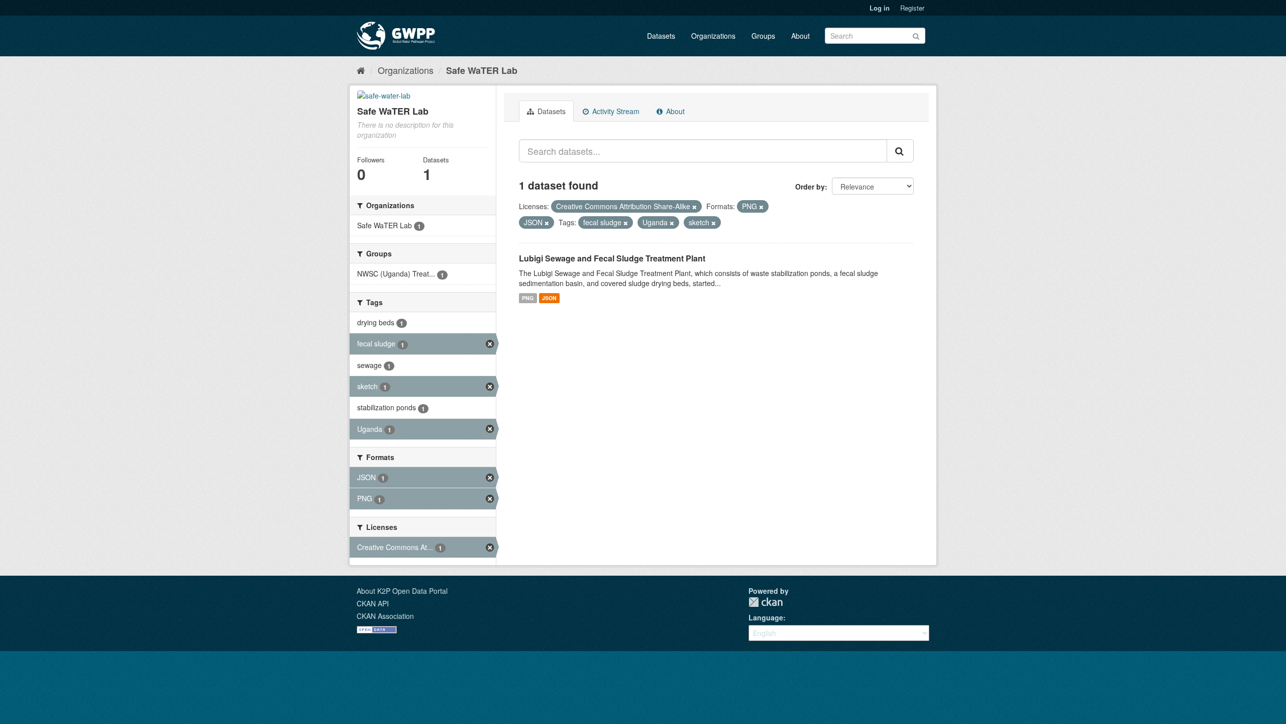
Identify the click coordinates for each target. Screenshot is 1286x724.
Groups (763, 36)
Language (765, 617)
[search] (900, 150)
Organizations (713, 36)
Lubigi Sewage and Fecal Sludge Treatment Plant (612, 258)
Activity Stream (614, 111)
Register (912, 8)
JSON (549, 298)
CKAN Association (385, 616)
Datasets (661, 36)
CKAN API (373, 603)
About (800, 36)
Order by (810, 187)
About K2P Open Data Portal (402, 591)
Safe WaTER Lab (481, 70)
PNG (527, 298)
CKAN (765, 602)
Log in (880, 8)
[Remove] (694, 207)
